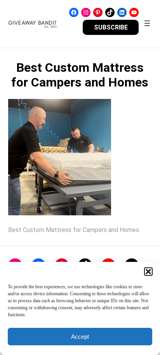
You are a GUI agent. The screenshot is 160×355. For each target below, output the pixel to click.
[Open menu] (147, 23)
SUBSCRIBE (111, 27)
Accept (80, 336)
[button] (148, 271)
